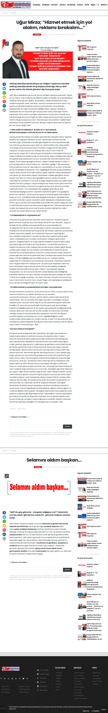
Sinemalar (78, 690)
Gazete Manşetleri (80, 698)
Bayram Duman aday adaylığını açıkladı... (93, 87)
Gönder (67, 426)
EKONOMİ (71, 5)
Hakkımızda (5, 686)
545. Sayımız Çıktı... (94, 96)
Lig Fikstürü (78, 684)
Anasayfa (5, 13)
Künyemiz (43, 686)
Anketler (96, 676)
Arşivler (43, 682)
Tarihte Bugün (79, 687)
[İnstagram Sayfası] (9, 678)
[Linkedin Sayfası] (16, 678)
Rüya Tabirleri (97, 681)
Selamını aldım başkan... (93, 133)
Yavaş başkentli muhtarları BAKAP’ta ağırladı (95, 78)
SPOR (86, 5)
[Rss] (20, 678)
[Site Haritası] (24, 678)
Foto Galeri (44, 670)
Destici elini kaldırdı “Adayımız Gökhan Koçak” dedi (94, 113)
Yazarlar (42, 678)
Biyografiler (97, 678)
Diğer (93, 5)
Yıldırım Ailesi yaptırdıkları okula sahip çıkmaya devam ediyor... (94, 57)
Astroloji (95, 684)
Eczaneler (77, 681)
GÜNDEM (45, 5)
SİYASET (54, 5)
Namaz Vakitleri (79, 678)
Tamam (96, 711)
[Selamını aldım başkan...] (38, 489)
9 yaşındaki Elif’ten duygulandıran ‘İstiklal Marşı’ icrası (94, 204)
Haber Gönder (24, 692)
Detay (86, 711)
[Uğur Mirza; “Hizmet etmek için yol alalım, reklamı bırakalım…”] (38, 59)
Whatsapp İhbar (24, 689)
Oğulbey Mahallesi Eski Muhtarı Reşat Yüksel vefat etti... (94, 184)
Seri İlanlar (78, 693)
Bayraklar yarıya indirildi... (93, 104)
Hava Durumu (79, 673)
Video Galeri (44, 674)
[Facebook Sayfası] (2, 678)
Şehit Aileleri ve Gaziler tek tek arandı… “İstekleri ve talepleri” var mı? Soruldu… (95, 173)
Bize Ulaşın (43, 690)
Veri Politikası (5, 692)
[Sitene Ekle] (28, 678)
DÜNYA (63, 5)
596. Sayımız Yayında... (92, 48)
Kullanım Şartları (24, 686)
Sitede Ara (96, 673)
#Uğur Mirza (21, 409)
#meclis (13, 409)
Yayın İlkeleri (5, 689)
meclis (25, 258)
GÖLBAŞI (36, 5)
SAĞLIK (80, 5)
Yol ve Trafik (78, 676)
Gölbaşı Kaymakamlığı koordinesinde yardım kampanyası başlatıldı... (95, 152)
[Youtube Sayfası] (13, 678)
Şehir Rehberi (79, 695)
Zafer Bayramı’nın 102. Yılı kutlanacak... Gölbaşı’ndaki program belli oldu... (95, 194)
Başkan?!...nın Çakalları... (92, 141)
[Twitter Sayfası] (5, 678)
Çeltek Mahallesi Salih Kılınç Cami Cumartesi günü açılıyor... (93, 68)
